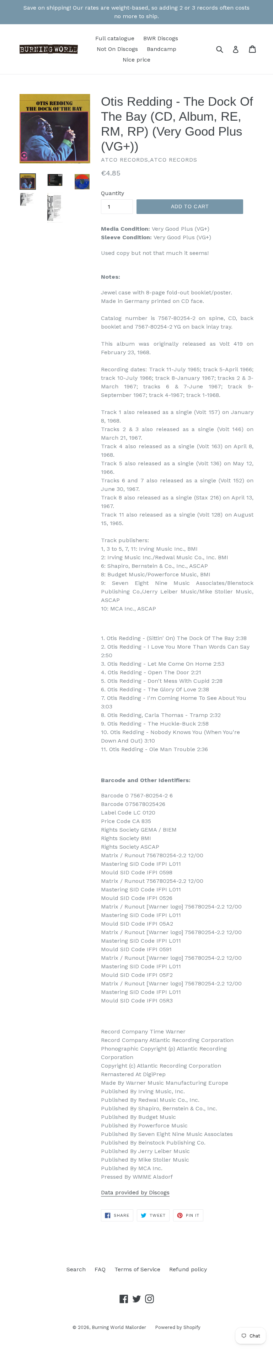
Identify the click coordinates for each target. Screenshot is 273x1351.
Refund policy (188, 1269)
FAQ (100, 1269)
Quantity (112, 193)
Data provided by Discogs (135, 1192)
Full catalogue (114, 38)
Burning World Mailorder (119, 1327)
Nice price (136, 59)
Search (76, 1269)
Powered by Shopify (177, 1327)
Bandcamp (161, 49)
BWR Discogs (160, 38)
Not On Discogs (117, 49)
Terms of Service (137, 1269)
